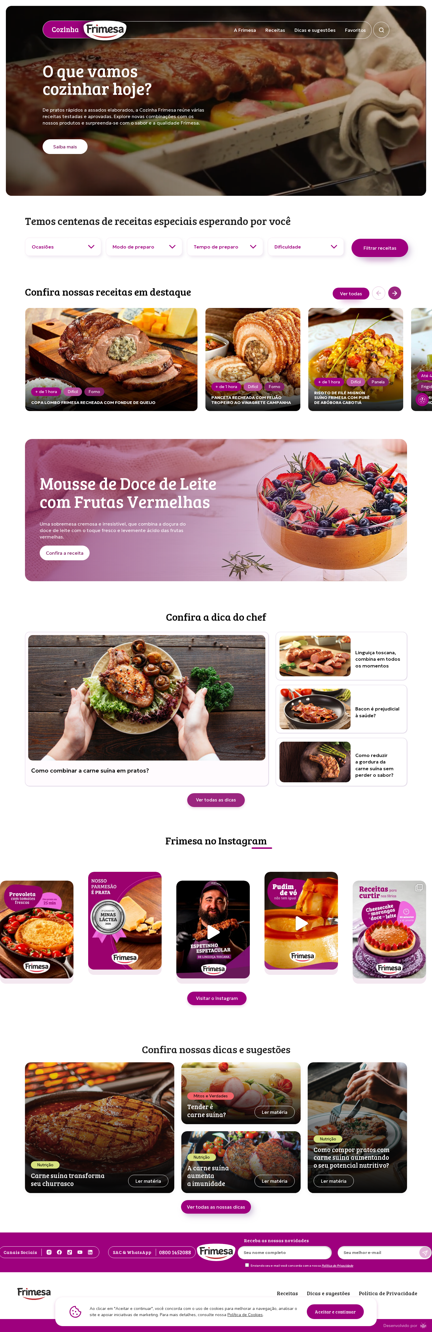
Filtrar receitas (380, 248)
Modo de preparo (133, 247)
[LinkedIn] (90, 1252)
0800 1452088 (175, 1252)
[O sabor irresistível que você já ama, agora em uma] (301, 923)
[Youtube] (80, 1252)
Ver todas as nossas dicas (216, 1207)
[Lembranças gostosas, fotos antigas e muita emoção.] (389, 932)
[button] (394, 293)
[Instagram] (49, 1252)
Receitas (275, 30)
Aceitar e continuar (335, 1312)
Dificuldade (287, 247)
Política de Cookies (245, 1315)
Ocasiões (43, 247)
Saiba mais (65, 147)
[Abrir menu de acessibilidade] (422, 399)
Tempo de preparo (216, 247)
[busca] (381, 30)
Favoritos (355, 30)
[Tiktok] (69, 1252)
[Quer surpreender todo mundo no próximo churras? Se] (36, 932)
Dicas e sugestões (315, 30)
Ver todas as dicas (216, 800)
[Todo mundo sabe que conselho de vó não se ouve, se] (125, 923)
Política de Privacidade (337, 1266)
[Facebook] (59, 1252)
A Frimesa (245, 30)
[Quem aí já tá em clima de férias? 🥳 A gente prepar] (213, 932)
